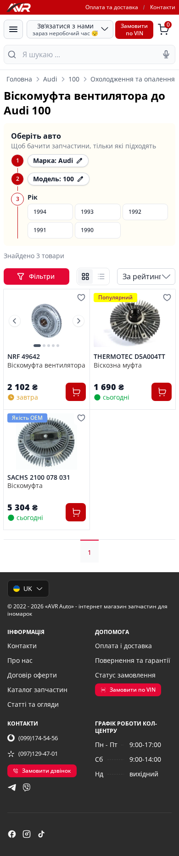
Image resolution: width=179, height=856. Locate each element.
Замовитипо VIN (134, 29)
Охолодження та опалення (132, 79)
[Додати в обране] (81, 297)
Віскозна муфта (118, 365)
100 (73, 79)
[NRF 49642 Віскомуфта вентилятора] (46, 321)
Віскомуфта (25, 485)
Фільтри (42, 276)
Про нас (20, 660)
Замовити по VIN (133, 689)
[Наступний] (78, 320)
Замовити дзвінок (46, 771)
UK (27, 588)
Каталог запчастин (37, 689)
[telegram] (12, 787)
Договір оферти (32, 675)
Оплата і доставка (123, 645)
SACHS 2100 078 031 (38, 477)
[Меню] (13, 29)
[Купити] (76, 392)
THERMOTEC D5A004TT (129, 356)
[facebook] (12, 834)
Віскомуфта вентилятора (46, 365)
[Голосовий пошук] (166, 54)
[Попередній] (14, 320)
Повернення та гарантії (132, 660)
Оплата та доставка (111, 7)
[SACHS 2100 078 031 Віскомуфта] (46, 441)
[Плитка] (85, 276)
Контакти (162, 7)
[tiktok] (41, 834)
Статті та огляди (33, 704)
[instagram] (26, 834)
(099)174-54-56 (38, 738)
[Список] (101, 276)
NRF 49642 (23, 356)
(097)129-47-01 (38, 753)
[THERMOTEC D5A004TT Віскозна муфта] (133, 321)
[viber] (26, 787)
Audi (50, 79)
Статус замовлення (125, 675)
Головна (19, 79)
